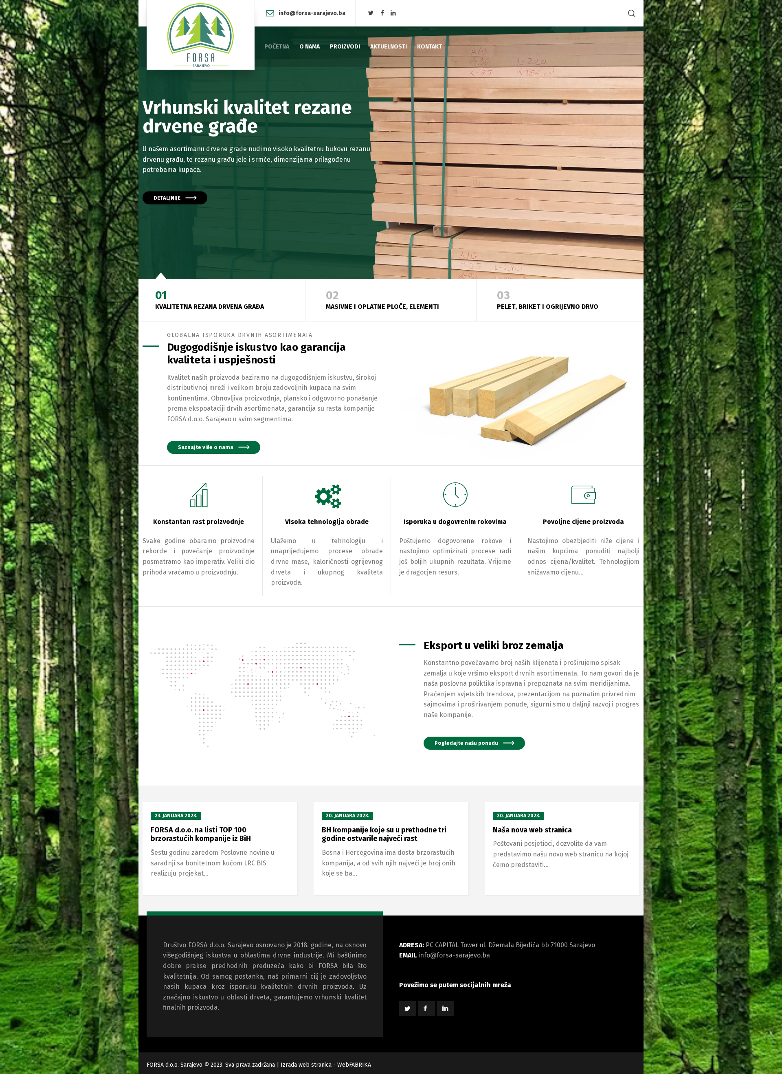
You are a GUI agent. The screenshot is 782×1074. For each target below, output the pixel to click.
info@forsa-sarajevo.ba (312, 12)
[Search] (630, 13)
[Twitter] (371, 13)
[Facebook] (382, 13)
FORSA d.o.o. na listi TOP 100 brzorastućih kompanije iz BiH (201, 834)
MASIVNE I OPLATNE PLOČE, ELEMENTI (382, 299)
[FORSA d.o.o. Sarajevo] (200, 35)
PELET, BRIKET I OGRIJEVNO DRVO (547, 299)
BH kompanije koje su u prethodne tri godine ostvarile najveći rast (384, 834)
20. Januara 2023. (347, 816)
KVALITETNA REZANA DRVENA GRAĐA (209, 299)
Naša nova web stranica (532, 829)
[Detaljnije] (391, 152)
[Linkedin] (393, 13)
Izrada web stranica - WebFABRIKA (326, 1064)
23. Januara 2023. (176, 816)
